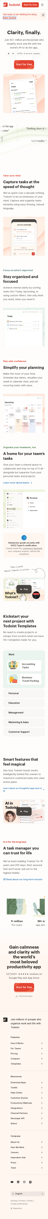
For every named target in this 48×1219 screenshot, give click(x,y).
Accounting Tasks (28, 666)
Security (14, 1201)
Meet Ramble (9, 17)
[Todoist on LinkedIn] (18, 1182)
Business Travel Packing (30, 679)
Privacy (22, 1201)
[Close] (43, 15)
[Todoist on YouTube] (12, 1182)
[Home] (11, 5)
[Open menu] (42, 4)
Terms (30, 1201)
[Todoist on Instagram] (24, 1182)
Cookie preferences (19, 1204)
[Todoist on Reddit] (30, 1182)
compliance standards (32, 548)
